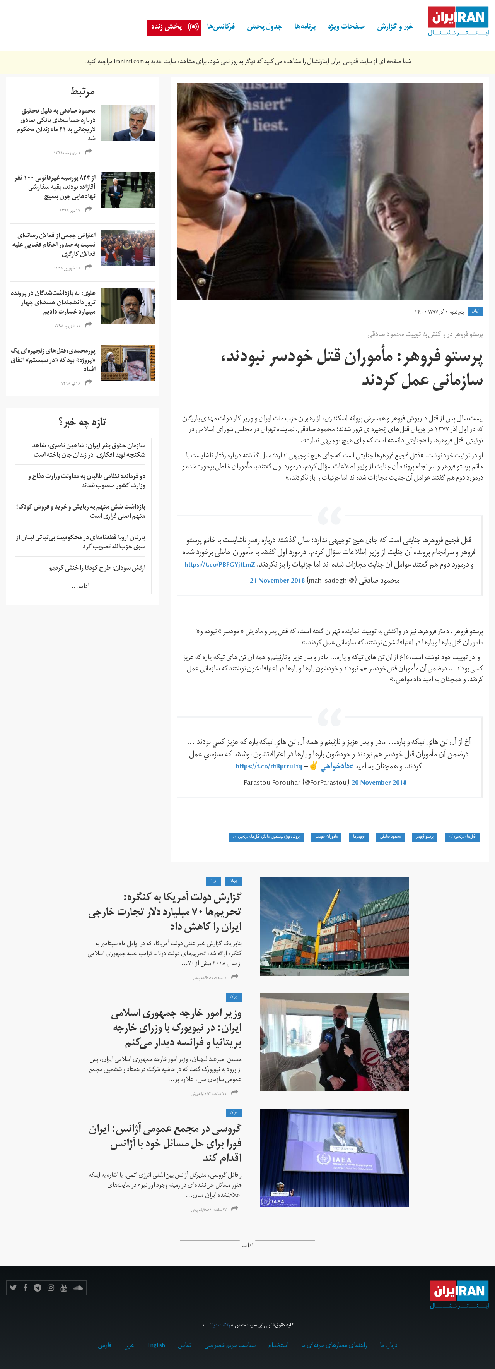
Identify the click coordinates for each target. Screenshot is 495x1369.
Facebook (25, 1288)
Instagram (50, 1288)
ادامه (247, 1247)
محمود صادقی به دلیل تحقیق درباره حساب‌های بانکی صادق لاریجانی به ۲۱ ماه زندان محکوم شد (56, 126)
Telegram (37, 1288)
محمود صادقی (390, 837)
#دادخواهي (336, 767)
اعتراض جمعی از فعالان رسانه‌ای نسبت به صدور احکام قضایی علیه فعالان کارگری (54, 246)
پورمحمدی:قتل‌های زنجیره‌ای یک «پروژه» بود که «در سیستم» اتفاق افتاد (53, 361)
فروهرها (359, 837)
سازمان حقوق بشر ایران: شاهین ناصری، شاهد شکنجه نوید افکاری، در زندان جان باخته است (88, 451)
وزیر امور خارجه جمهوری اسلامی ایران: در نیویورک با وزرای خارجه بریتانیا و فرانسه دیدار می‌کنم (176, 1029)
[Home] (454, 22)
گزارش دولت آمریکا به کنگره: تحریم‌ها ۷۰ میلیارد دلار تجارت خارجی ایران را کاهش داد (165, 913)
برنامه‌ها (305, 28)
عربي (129, 1346)
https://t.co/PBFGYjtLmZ (219, 565)
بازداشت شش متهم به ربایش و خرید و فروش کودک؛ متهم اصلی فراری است (80, 512)
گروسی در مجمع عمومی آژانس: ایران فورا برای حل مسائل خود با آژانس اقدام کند (165, 1145)
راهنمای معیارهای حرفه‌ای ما (334, 1346)
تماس (184, 1346)
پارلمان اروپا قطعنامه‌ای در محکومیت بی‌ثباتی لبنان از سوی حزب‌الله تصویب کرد (80, 543)
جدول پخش (264, 28)
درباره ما (389, 1346)
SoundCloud (78, 1288)
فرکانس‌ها (221, 28)
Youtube (63, 1288)
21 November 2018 (277, 581)
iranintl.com (129, 62)
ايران (476, 311)
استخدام (278, 1346)
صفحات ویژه (346, 28)
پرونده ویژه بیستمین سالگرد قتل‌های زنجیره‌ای (266, 837)
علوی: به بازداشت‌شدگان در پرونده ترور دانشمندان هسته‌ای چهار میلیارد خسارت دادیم (53, 303)
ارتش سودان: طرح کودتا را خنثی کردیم (97, 569)
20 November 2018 (379, 783)
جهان (233, 881)
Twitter (13, 1288)
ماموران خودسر (326, 837)
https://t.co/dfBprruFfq (269, 767)
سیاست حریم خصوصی (230, 1346)
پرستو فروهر (425, 837)
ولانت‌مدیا (221, 1325)
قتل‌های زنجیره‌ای (462, 837)
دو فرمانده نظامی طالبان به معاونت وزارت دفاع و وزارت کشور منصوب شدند (86, 481)
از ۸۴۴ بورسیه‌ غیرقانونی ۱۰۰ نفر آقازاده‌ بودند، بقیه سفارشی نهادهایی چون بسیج (55, 188)
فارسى (104, 1346)
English (156, 1346)
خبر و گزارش (395, 28)
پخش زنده (166, 28)
